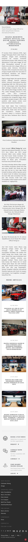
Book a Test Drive (5, 494)
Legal (12, 535)
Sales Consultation (6, 492)
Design (3, 486)
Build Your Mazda (6, 502)
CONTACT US (5, 523)
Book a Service (5, 511)
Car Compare (4, 499)
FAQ (18, 535)
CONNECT (14, 459)
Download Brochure (6, 504)
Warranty (3, 513)
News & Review (6, 27)
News (2, 519)
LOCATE (13, 473)
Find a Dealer (4, 497)
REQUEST (14, 444)
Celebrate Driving (6, 483)
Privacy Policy (4, 535)
